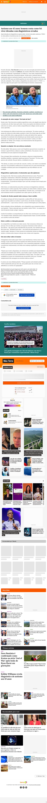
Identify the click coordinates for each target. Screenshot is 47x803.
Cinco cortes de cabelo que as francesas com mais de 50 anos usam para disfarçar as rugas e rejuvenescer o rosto (34, 729)
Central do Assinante (33, 1)
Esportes (33, 756)
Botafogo (32, 638)
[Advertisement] (33, 704)
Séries (2, 651)
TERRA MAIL (25, 1)
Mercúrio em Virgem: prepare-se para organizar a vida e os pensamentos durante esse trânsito (11, 749)
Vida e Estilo (20, 289)
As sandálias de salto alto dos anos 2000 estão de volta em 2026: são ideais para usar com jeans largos (11, 729)
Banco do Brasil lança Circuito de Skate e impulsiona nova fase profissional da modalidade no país (38, 759)
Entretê (8, 593)
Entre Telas (9, 611)
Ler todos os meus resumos (23, 383)
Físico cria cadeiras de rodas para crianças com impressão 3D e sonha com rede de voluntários (37, 695)
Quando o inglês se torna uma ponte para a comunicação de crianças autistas (15, 704)
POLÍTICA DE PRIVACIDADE (34, 784)
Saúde (25, 662)
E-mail (41, 1)
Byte (32, 692)
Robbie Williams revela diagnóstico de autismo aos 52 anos (11, 676)
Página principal (7, 2)
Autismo (6, 289)
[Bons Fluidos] (3, 279)
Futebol (31, 629)
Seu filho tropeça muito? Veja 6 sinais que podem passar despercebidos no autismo (35, 665)
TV (7, 629)
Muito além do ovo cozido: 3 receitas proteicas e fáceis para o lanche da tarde (15, 768)
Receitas (9, 765)
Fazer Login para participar (23, 308)
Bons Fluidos (12, 289)
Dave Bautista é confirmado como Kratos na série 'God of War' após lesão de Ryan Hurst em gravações (11, 659)
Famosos (8, 638)
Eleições (8, 620)
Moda (2, 725)
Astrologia (3, 746)
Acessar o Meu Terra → (20, 360)
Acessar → (20, 410)
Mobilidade (9, 602)
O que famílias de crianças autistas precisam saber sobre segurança (15, 695)
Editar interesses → (40, 366)
